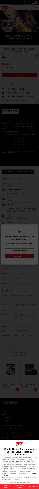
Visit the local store (20, 256)
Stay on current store (19, 251)
